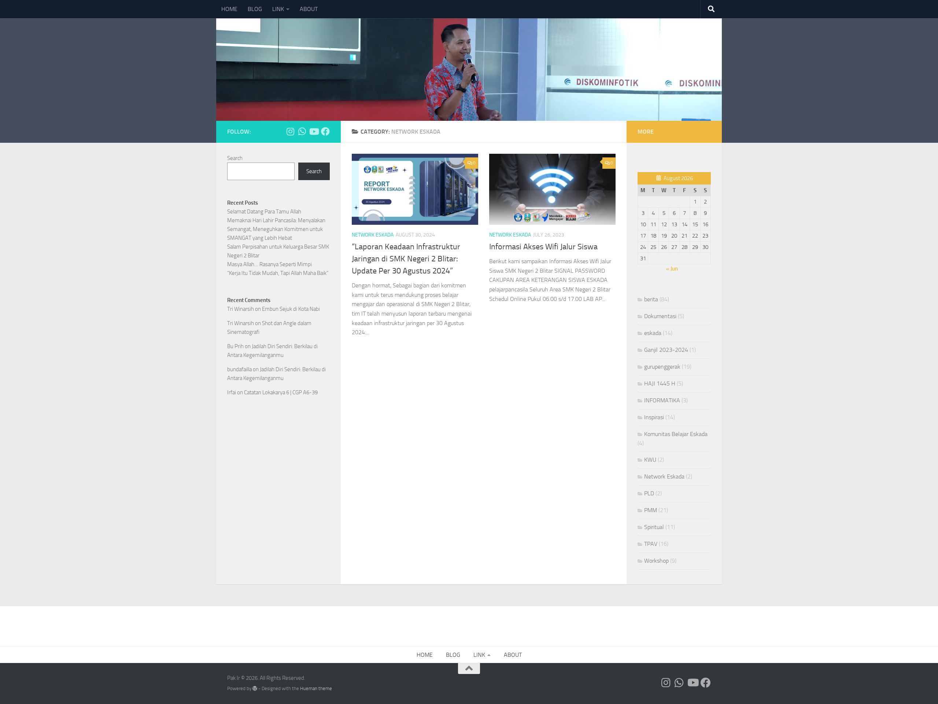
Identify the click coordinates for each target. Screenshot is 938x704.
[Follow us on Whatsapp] (302, 131)
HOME (229, 8)
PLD (649, 493)
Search (235, 158)
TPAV (650, 543)
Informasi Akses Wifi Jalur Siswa (543, 247)
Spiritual (654, 527)
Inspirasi (654, 417)
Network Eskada (373, 235)
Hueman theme (316, 688)
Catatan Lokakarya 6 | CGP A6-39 (281, 392)
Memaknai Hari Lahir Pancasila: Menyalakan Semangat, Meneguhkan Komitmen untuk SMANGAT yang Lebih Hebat (276, 229)
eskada (652, 332)
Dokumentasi (660, 316)
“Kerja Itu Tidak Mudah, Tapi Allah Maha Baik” (277, 273)
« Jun (672, 268)
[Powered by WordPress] (254, 688)
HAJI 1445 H (659, 383)
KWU (650, 459)
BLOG (255, 8)
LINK (278, 8)
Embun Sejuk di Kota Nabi (291, 309)
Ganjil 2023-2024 (666, 349)
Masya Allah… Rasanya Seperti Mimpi (269, 264)
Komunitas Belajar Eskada (676, 434)
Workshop (656, 560)
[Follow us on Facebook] (325, 131)
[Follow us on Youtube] (313, 131)
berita (651, 299)
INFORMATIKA (662, 400)
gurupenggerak (662, 366)
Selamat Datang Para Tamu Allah (264, 211)
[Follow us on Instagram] (290, 131)
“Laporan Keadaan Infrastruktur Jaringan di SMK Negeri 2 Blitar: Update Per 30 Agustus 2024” (406, 259)
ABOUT (309, 8)
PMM (650, 510)
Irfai (231, 392)
